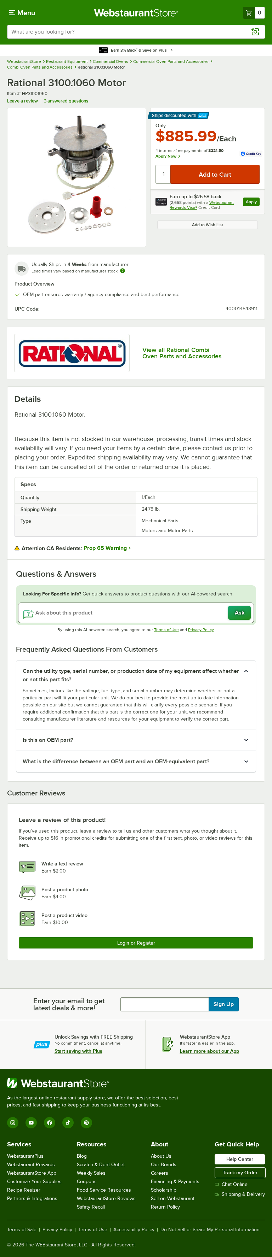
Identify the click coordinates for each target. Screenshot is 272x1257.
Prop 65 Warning (105, 548)
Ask (239, 613)
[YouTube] (31, 1122)
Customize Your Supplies (34, 1181)
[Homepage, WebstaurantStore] (136, 13)
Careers (159, 1173)
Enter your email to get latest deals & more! (68, 1004)
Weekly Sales (91, 1173)
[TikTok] (68, 1122)
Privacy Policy (201, 629)
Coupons (87, 1181)
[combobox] (136, 32)
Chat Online (235, 1184)
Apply (253, 202)
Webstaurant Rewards (31, 1164)
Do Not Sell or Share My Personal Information (210, 1229)
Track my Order (240, 1172)
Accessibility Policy (133, 1229)
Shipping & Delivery (243, 1194)
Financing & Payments (175, 1181)
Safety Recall (91, 1207)
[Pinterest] (86, 1122)
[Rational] (72, 353)
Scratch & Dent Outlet (101, 1164)
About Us (161, 1156)
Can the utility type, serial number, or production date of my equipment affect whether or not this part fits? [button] (131, 675)
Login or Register (136, 943)
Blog (82, 1156)
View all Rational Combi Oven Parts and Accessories (181, 353)
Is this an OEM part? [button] (48, 740)
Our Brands (163, 1164)
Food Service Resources (104, 1190)
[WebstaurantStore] (95, 1083)
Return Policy (165, 1207)
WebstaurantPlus (25, 1156)
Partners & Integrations (32, 1198)
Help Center (239, 1159)
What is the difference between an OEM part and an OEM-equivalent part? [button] (116, 761)
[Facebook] (49, 1122)
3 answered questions (66, 101)
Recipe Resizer (23, 1190)
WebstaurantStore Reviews (106, 1198)
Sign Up (224, 1004)
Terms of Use (166, 629)
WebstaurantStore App (31, 1173)
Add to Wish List (207, 224)
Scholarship (163, 1190)
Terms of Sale (21, 1229)
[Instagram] (12, 1122)
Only (160, 125)
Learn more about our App (209, 1051)
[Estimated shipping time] (123, 271)
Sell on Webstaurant (172, 1198)
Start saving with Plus (78, 1051)
